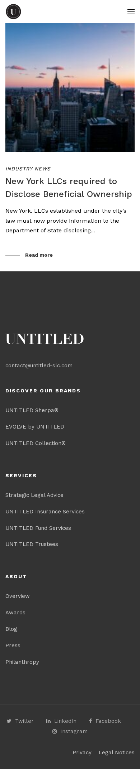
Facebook (108, 721)
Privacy (82, 752)
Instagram (74, 731)
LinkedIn (65, 721)
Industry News (28, 168)
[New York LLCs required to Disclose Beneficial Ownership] (70, 87)
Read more (39, 255)
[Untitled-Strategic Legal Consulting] (13, 11)
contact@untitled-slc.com (39, 365)
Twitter (24, 721)
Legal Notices (117, 752)
